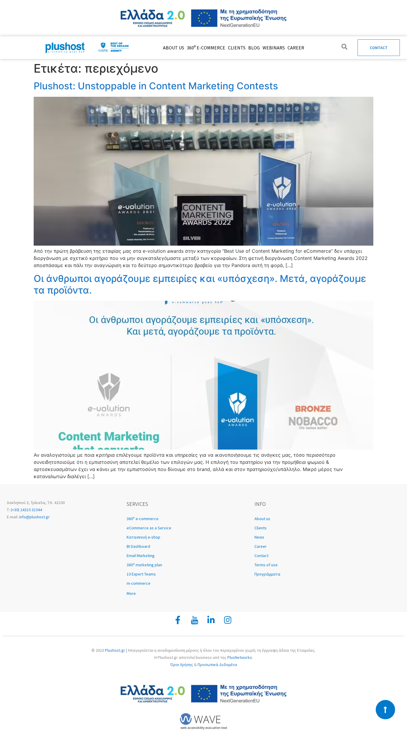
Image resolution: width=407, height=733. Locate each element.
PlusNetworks (239, 657)
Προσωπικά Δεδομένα (217, 664)
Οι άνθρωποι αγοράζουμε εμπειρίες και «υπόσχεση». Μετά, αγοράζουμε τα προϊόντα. (200, 284)
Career (296, 48)
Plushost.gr (115, 650)
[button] (187, 593)
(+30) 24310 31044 (26, 509)
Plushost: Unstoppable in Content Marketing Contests (156, 86)
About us (173, 48)
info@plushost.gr (34, 517)
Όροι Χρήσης (181, 664)
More (131, 593)
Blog (254, 48)
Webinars (273, 48)
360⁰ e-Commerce (206, 48)
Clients (237, 48)
